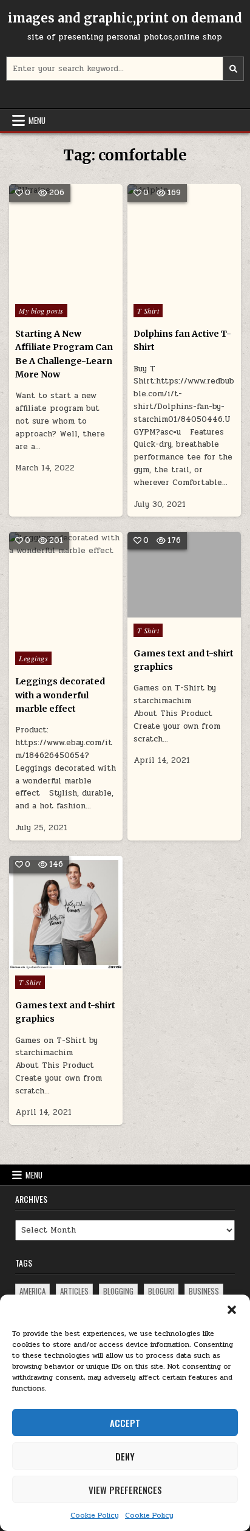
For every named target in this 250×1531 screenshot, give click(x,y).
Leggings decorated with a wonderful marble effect (60, 695)
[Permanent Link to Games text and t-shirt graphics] (184, 574)
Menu (37, 120)
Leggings (33, 658)
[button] (232, 1310)
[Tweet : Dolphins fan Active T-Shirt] (157, 291)
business (204, 1291)
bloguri (161, 1291)
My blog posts (41, 310)
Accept (125, 1423)
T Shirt (148, 310)
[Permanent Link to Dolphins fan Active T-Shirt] (184, 241)
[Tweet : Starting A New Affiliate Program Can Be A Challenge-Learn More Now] (40, 291)
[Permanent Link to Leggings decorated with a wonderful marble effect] (66, 588)
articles (74, 1291)
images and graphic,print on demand (125, 18)
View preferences (125, 1489)
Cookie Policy (94, 1515)
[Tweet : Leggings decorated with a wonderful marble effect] (40, 638)
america (32, 1291)
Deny (125, 1456)
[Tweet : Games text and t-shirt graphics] (166, 611)
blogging (118, 1291)
